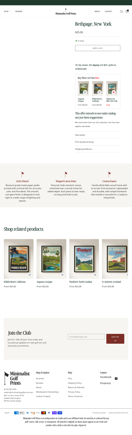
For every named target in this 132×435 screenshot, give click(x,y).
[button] (97, 56)
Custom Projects (43, 396)
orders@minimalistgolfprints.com (18, 392)
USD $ (7, 413)
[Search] (121, 11)
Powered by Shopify (99, 413)
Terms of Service (75, 396)
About (97, 11)
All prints (40, 378)
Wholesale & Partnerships (47, 392)
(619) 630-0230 (10, 389)
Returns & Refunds (76, 387)
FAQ (70, 378)
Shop (6, 11)
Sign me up (115, 339)
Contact (108, 11)
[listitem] (42, 2)
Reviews (18, 11)
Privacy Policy (74, 392)
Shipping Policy (75, 383)
